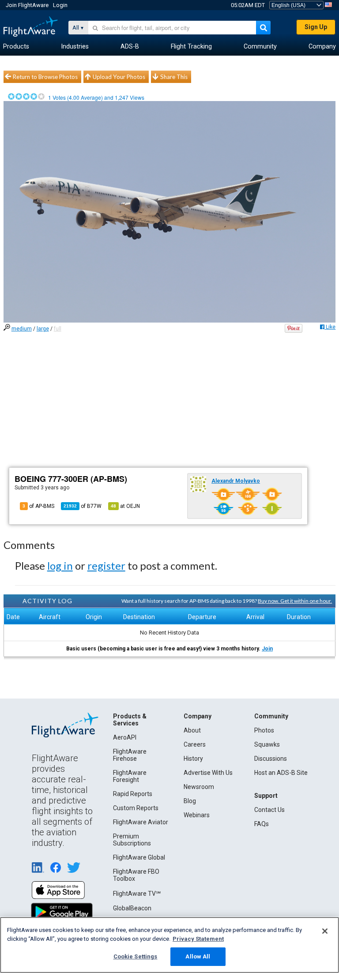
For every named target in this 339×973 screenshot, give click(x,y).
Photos (264, 730)
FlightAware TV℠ (137, 893)
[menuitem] (16, 47)
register (106, 565)
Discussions (270, 758)
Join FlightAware (27, 5)
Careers (195, 744)
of (83, 506)
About (192, 730)
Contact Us (269, 809)
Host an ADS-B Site (281, 772)
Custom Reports (135, 807)
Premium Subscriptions (132, 840)
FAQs (261, 823)
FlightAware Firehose (130, 755)
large (43, 329)
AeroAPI (124, 737)
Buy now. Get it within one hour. (295, 600)
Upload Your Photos (119, 76)
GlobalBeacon (132, 908)
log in (60, 565)
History (193, 758)
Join (267, 649)
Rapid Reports (132, 793)
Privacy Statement (198, 938)
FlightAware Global (139, 857)
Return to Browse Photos (45, 76)
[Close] (325, 931)
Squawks (267, 744)
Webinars (197, 815)
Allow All (197, 956)
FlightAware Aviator (140, 822)
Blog (190, 800)
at (125, 506)
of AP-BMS (38, 506)
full (57, 329)
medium (21, 329)
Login (60, 5)
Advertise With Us (208, 772)
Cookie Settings (135, 956)
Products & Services (130, 720)
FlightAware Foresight (130, 776)
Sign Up (316, 26)
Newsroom (199, 786)
